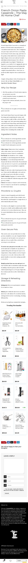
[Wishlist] (10, 561)
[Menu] (2, 2)
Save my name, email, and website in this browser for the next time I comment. (14, 489)
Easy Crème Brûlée (15, 81)
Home (2, 6)
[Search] (25, 2)
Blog (5, 6)
